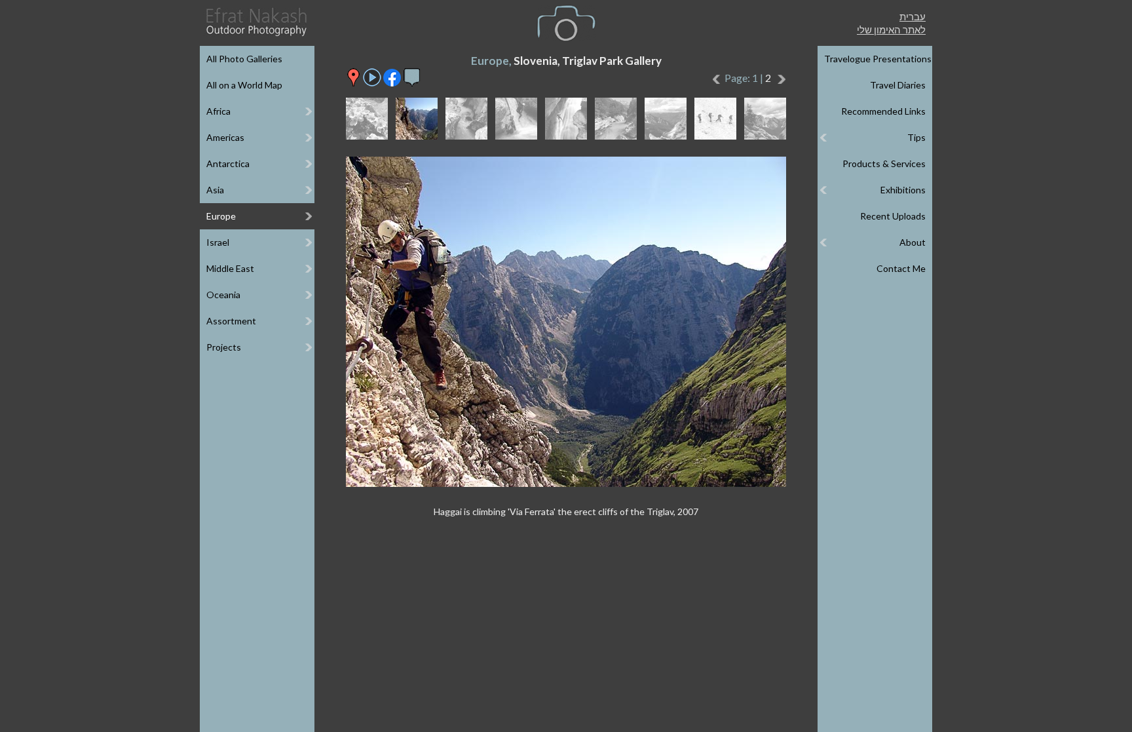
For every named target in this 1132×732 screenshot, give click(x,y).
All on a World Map (244, 84)
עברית (912, 16)
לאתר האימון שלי (891, 29)
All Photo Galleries (244, 58)
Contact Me (901, 268)
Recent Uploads (893, 216)
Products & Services (884, 163)
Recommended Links (883, 111)
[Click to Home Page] (255, 22)
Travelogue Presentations (878, 58)
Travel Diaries (898, 84)
